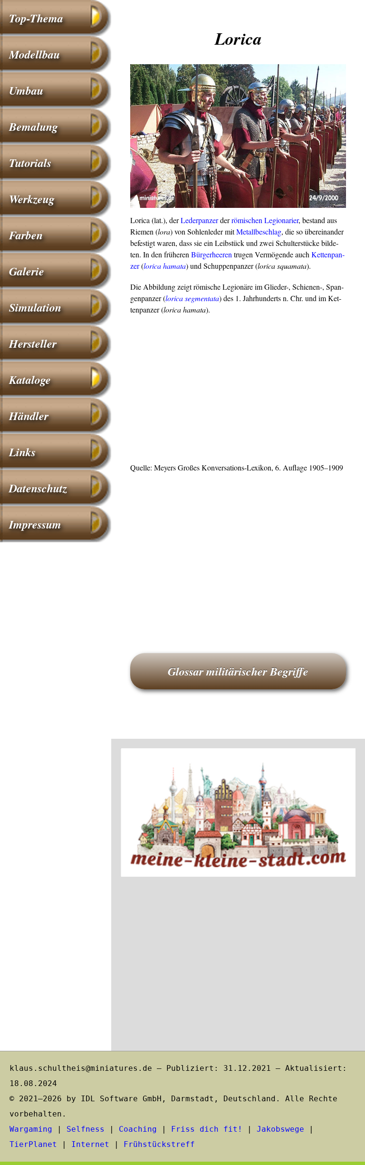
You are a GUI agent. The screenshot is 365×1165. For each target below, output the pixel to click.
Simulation (35, 307)
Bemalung (33, 126)
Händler (28, 416)
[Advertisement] (238, 391)
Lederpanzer (199, 220)
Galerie (26, 271)
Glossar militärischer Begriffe (238, 671)
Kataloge (30, 380)
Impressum (35, 524)
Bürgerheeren (211, 254)
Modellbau (34, 54)
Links (22, 452)
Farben (26, 235)
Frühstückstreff (159, 1144)
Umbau (26, 90)
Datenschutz (38, 488)
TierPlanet (33, 1144)
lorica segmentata (192, 298)
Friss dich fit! (206, 1129)
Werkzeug (32, 199)
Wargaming (31, 1129)
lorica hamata (165, 266)
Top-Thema (36, 18)
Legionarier (281, 220)
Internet (90, 1144)
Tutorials (30, 163)
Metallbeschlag (258, 231)
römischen (246, 220)
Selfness (86, 1129)
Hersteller (33, 343)
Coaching (138, 1129)
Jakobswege (280, 1129)
